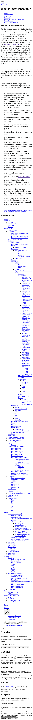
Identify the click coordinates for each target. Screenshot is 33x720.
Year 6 (13, 572)
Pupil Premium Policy (17, 471)
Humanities (14, 405)
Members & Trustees (13, 602)
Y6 (12, 511)
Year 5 (13, 570)
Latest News (11, 434)
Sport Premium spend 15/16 (26, 356)
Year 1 (13, 564)
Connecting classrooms (17, 432)
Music (16, 418)
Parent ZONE (15, 484)
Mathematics (14, 249)
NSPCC (13, 482)
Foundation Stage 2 (16, 562)
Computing (18, 420)
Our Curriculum (15, 242)
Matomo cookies (9, 686)
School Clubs (11, 550)
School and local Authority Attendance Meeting (22, 535)
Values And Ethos (13, 495)
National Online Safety (17, 479)
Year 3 (13, 567)
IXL (19, 253)
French (17, 269)
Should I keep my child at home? (20, 539)
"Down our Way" (20, 429)
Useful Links (18, 258)
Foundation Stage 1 (16, 561)
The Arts (13, 413)
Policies (20, 398)
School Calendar (12, 548)
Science (13, 260)
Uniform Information (13, 551)
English (13, 245)
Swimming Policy (27, 404)
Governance (7, 591)
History (17, 407)
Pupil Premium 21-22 (17, 453)
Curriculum (7, 16)
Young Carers (11, 554)
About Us (7, 220)
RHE (19, 267)
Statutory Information (14, 600)
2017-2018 (21, 460)
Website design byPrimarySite (13, 625)
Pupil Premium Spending (22, 459)
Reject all (3, 647)
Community (11, 542)
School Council (12, 589)
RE (16, 412)
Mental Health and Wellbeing (16, 437)
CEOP (13, 485)
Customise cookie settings (21, 647)
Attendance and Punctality (15, 239)
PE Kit (20, 394)
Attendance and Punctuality (15, 514)
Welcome (10, 222)
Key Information (8, 14)
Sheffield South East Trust (11, 595)
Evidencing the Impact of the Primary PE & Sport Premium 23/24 (26, 286)
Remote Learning (16, 426)
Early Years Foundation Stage (19, 244)
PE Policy (24, 399)
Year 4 (13, 569)
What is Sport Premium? (11, 22)
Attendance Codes (20, 523)
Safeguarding (11, 476)
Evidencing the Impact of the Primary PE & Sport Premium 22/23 (26, 294)
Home (6, 13)
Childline (13, 481)
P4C (19, 264)
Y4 (12, 507)
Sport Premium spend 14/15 (26, 359)
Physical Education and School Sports (14, 19)
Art (16, 415)
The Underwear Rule (17, 575)
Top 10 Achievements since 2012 (26, 382)
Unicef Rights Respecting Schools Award (19, 493)
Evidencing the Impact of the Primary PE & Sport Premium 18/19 (26, 343)
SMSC (17, 263)
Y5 (12, 509)
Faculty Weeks (15, 427)
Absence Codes (19, 525)
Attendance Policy (16, 517)
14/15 (27, 371)
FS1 (12, 500)
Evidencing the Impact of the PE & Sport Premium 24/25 (27, 279)
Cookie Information (13, 617)
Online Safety (15, 487)
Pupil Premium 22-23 (17, 451)
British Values (22, 266)
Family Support (12, 543)
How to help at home (20, 250)
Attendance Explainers (17, 522)
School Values (12, 489)
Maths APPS (21, 255)
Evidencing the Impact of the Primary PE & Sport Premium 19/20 (26, 329)
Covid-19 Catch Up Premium (19, 474)
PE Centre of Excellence (14, 442)
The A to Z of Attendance (18, 540)
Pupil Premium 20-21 (17, 454)
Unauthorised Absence (21, 528)
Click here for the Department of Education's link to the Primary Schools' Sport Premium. (18, 210)
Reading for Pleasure (20, 247)
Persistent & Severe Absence (23, 529)
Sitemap (6, 608)
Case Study (28, 374)
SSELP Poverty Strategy (14, 492)
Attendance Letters (20, 531)
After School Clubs (23, 396)
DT (16, 416)
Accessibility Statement (14, 616)
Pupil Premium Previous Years (19, 457)
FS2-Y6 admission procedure (19, 238)
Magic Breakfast (12, 435)
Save (16, 718)
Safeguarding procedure (18, 478)
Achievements (22, 379)
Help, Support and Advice (15, 573)
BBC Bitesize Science (17, 584)
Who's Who (11, 225)
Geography (18, 410)
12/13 (23, 393)
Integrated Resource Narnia (18, 559)
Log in (2, 3)
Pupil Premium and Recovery (16, 446)
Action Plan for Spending (22, 470)
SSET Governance (13, 594)
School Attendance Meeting (22, 533)
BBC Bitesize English (17, 587)
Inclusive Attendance (17, 515)
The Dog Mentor (12, 230)
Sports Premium (8, 21)
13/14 (27, 373)
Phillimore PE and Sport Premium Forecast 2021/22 (27, 314)
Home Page (4, 4)
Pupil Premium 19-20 (17, 456)
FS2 (12, 501)
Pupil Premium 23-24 (17, 449)
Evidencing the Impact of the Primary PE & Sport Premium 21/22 (26, 308)
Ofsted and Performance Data (16, 438)
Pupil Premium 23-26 (17, 448)
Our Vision (21, 274)
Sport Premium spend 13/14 (26, 362)
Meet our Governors (13, 592)
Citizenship (7, 18)
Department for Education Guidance (21, 473)
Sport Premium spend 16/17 (26, 353)
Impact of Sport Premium (26, 365)
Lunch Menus (11, 545)
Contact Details (12, 223)
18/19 (23, 385)
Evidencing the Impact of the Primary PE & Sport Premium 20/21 (26, 321)
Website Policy (12, 619)
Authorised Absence (20, 526)
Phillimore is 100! (13, 498)
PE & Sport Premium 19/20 (26, 334)
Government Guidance (17, 537)
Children (6, 556)
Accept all (10, 647)
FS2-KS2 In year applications (19, 236)
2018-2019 (21, 462)
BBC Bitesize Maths (17, 586)
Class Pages (11, 558)
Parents (6, 512)
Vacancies (10, 227)
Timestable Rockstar (24, 256)
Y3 (12, 506)
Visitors (10, 496)
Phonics (13, 424)
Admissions (11, 231)
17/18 (23, 387)
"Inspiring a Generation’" (22, 431)
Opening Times (12, 547)
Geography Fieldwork (21, 409)
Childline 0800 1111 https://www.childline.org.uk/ (19, 577)
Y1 (12, 503)
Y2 (12, 504)
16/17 (27, 368)
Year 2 (13, 565)
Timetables (21, 252)
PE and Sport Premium (14, 440)
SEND (10, 490)
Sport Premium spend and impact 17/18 (27, 349)
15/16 (27, 369)
